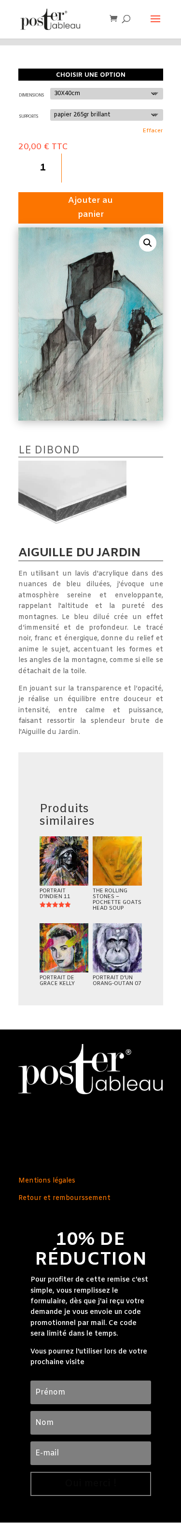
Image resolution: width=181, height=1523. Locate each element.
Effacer (152, 131)
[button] (147, 243)
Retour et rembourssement (64, 1198)
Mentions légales (46, 1180)
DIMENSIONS (31, 96)
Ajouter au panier (90, 207)
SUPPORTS (28, 117)
